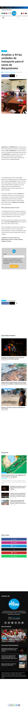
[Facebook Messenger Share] (16, 705)
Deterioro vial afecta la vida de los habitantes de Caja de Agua (8, 664)
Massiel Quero (4, 478)
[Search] (25, 17)
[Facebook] (5, 622)
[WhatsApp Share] (14, 705)
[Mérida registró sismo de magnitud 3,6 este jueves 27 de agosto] (14, 464)
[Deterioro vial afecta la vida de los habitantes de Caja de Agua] (14, 397)
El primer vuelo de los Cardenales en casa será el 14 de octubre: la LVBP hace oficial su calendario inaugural (18, 495)
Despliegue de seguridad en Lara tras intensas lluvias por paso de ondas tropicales (12, 358)
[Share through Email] (19, 705)
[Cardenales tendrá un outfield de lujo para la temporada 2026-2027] (14, 635)
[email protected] (16, 617)
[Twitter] (19, 622)
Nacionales (4, 472)
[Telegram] (12, 622)
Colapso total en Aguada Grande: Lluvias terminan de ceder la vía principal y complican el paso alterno (14, 383)
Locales (4, 51)
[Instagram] (9, 622)
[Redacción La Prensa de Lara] (2, 72)
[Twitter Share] (11, 705)
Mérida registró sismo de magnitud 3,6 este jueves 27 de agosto (13, 476)
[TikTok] (15, 622)
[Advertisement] (14, 34)
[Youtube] (22, 622)
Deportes (4, 638)
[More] (16, 75)
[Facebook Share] (9, 705)
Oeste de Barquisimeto (11, 300)
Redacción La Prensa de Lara (10, 72)
